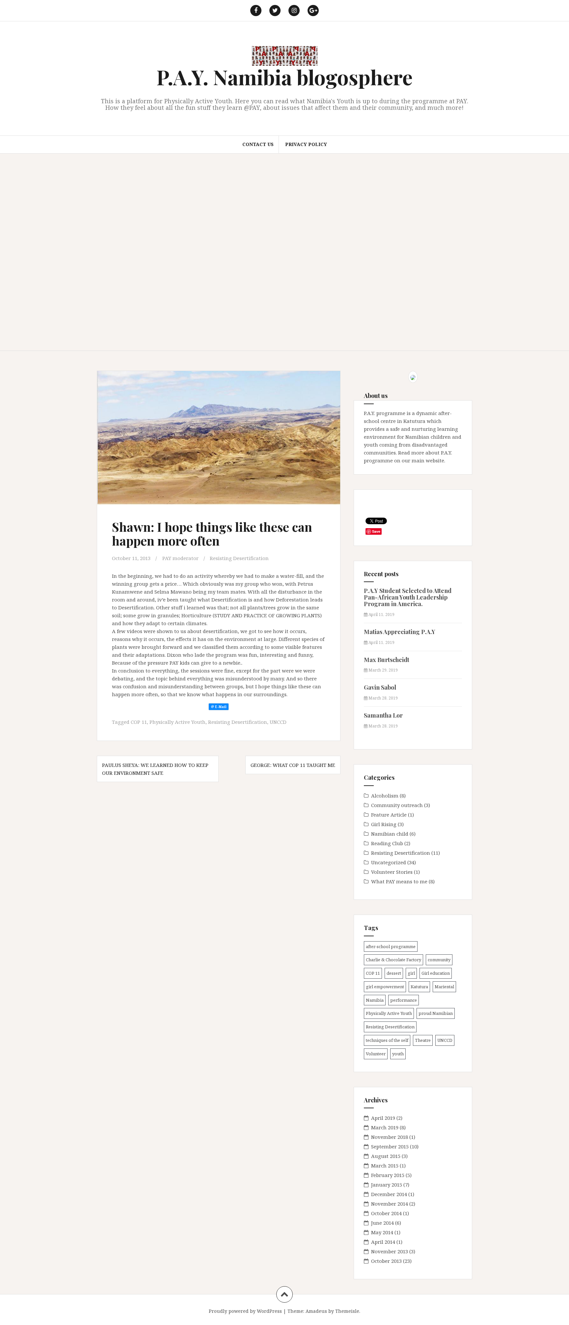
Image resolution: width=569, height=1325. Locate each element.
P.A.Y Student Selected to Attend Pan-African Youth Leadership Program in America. (407, 597)
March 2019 (384, 1127)
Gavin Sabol (380, 687)
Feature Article (389, 814)
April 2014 (383, 1242)
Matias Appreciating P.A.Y (399, 632)
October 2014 (386, 1213)
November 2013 (389, 1251)
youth (398, 1054)
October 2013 (386, 1261)
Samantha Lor (383, 715)
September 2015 (390, 1146)
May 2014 (382, 1232)
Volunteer (376, 1054)
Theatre (423, 1040)
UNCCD (278, 722)
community (439, 960)
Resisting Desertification (239, 558)
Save (376, 531)
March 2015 (384, 1165)
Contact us (258, 144)
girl (411, 973)
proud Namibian (436, 1013)
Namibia (375, 1000)
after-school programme (391, 946)
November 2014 (389, 1203)
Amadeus (316, 1311)
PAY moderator (180, 558)
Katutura (419, 987)
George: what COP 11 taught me (293, 765)
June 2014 (382, 1222)
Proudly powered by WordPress (245, 1311)
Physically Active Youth (177, 722)
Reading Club (387, 843)
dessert (394, 973)
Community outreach (397, 805)
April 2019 (383, 1118)
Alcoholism (384, 795)
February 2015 (387, 1175)
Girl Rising (383, 824)
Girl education (435, 973)
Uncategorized (388, 862)
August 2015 (385, 1156)
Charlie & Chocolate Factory (393, 960)
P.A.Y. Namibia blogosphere (284, 76)
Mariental (444, 987)
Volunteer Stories (392, 872)
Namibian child (389, 833)
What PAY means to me (399, 881)
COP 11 (139, 722)
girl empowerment (385, 987)
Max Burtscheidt (386, 660)
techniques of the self (387, 1040)
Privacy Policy (306, 144)
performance (403, 1000)
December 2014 (389, 1194)
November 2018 (389, 1137)
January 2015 (386, 1184)
